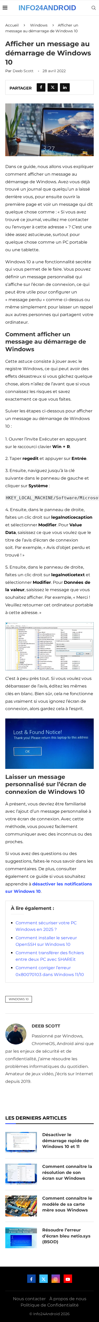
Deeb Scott (23, 71)
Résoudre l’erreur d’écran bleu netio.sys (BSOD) (66, 1235)
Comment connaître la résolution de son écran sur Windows (67, 1172)
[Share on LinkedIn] (65, 87)
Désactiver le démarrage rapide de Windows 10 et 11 (65, 1140)
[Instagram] (55, 1278)
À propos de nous (67, 1298)
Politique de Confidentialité (50, 1305)
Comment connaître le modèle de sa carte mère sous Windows (67, 1204)
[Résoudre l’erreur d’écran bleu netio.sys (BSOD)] (21, 1237)
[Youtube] (68, 1278)
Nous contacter (29, 1298)
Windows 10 (19, 999)
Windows (39, 25)
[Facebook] (31, 1278)
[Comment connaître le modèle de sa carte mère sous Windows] (21, 1205)
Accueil (12, 25)
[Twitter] (43, 1278)
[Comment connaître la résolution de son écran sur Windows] (21, 1174)
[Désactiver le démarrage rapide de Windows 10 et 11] (21, 1142)
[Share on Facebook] (41, 87)
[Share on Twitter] (53, 87)
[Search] (93, 7)
